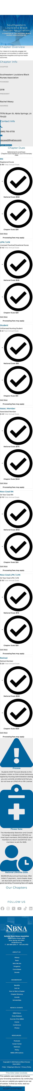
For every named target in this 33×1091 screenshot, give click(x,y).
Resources (16, 1035)
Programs (17, 966)
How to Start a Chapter (17, 991)
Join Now (3, 234)
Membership (16, 980)
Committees (17, 969)
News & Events (16, 1007)
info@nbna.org (16, 942)
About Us (16, 952)
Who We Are (17, 963)
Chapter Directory (17, 994)
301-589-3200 (11, 944)
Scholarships (17, 1000)
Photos (17, 1028)
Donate (16, 972)
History (17, 957)
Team (17, 960)
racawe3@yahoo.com (10, 140)
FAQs (4, 1067)
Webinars (17, 1047)
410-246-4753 (23, 944)
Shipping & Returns (13, 1067)
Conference (17, 1025)
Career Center (17, 1044)
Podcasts (17, 1041)
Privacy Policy (26, 1067)
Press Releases (17, 1016)
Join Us (16, 988)
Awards (16, 997)
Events (17, 1022)
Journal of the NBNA (17, 1019)
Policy (17, 1050)
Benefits (17, 985)
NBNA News (17, 1013)
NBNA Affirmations (16, 1053)
